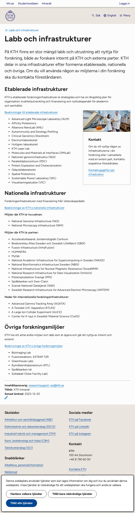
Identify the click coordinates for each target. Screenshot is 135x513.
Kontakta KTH (77, 469)
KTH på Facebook (80, 419)
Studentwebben (28, 3)
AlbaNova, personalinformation (24, 465)
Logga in (124, 3)
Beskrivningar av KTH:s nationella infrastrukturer (34, 207)
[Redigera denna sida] (6, 397)
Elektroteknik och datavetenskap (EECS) (30, 426)
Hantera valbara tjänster (26, 494)
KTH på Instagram (80, 433)
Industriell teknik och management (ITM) (30, 433)
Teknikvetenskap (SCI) (19, 447)
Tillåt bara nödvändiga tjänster (72, 494)
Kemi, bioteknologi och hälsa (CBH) (27, 440)
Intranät (47, 3)
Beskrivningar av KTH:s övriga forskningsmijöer (34, 346)
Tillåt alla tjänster (21, 503)
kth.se (10, 3)
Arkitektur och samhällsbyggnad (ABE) (29, 419)
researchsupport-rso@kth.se (46, 385)
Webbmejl (11, 472)
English (111, 15)
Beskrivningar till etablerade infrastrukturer (31, 112)
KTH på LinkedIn (79, 426)
